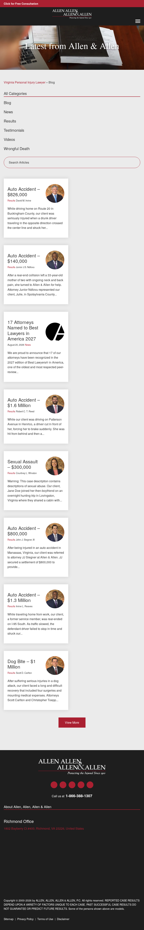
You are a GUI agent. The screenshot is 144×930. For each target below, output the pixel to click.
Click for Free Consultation (21, 3)
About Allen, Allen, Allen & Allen (27, 807)
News (28, 344)
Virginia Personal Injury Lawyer (24, 82)
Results (11, 200)
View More (72, 722)
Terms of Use (45, 919)
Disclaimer (63, 919)
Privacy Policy (25, 919)
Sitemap (9, 919)
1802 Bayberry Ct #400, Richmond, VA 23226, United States (44, 828)
